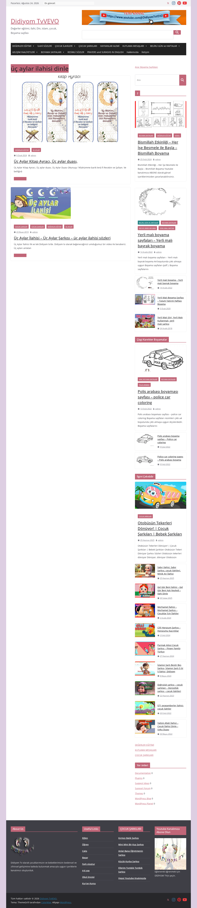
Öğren (85, 844)
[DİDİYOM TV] (22, 836)
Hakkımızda (133, 52)
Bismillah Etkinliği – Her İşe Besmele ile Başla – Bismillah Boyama (158, 147)
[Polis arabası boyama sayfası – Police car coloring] (145, 442)
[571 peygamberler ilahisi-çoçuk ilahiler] (145, 709)
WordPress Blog (143, 798)
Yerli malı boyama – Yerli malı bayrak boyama (170, 282)
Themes (139, 793)
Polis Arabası (144, 385)
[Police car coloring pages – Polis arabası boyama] (145, 460)
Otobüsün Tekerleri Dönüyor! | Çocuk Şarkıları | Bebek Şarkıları (160, 528)
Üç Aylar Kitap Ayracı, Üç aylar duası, (45, 161)
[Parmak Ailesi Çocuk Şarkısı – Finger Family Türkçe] (145, 651)
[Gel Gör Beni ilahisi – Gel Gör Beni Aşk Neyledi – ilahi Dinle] (145, 593)
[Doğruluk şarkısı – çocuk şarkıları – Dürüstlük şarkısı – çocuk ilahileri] (145, 690)
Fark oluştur (88, 864)
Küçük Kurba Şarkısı (128, 861)
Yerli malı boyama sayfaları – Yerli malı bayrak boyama (155, 240)
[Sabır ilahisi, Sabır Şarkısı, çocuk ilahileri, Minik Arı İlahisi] (145, 573)
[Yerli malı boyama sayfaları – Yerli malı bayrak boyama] (160, 203)
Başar (85, 857)
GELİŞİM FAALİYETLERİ (23, 52)
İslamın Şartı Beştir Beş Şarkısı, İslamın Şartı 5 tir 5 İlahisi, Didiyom (170, 668)
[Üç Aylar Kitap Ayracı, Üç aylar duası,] (70, 77)
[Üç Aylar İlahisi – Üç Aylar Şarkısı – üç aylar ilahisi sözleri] (41, 189)
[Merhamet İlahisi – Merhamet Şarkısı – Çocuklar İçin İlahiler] (145, 613)
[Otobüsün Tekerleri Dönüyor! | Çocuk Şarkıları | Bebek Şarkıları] (160, 496)
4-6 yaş (86, 870)
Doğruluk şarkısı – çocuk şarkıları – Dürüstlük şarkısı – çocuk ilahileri (170, 688)
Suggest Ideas (142, 783)
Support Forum (143, 788)
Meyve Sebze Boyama (147, 228)
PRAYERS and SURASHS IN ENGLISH (105, 52)
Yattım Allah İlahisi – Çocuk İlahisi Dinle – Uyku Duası (167, 726)
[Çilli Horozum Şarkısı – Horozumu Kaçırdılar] (145, 631)
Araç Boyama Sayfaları (146, 67)
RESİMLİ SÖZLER (76, 52)
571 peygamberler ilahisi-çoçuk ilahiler (170, 707)
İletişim (145, 52)
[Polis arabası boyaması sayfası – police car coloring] (160, 359)
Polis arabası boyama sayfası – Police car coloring (168, 439)
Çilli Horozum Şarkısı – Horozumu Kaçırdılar (169, 629)
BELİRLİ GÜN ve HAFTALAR (163, 45)
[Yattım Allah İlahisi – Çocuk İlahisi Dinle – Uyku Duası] (145, 729)
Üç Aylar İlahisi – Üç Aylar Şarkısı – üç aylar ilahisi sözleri (62, 237)
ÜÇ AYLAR (36, 150)
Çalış (84, 851)
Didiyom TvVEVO (35, 21)
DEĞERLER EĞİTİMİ (21, 45)
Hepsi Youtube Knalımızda (132, 878)
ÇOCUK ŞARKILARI (88, 45)
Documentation (143, 773)
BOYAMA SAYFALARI (51, 52)
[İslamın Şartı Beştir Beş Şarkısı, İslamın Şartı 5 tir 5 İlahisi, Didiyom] (145, 671)
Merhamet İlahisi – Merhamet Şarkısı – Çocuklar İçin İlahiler (168, 610)
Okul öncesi (88, 877)
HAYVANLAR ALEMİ (109, 45)
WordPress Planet (144, 803)
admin (33, 155)
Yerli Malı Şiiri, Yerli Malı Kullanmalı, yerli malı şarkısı (170, 320)
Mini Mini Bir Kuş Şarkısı (131, 844)
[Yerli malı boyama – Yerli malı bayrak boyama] (145, 284)
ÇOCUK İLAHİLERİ (63, 45)
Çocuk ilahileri (21, 226)
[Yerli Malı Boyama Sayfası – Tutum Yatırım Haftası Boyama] (145, 303)
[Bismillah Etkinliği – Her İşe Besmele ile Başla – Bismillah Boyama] (160, 116)
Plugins (139, 778)
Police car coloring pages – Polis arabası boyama (170, 458)
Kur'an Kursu (89, 883)
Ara (177, 32)
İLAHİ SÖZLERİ (45, 45)
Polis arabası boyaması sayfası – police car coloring (158, 397)
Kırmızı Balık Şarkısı (128, 838)
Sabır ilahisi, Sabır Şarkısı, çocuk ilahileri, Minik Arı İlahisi (169, 570)
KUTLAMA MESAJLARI (133, 45)
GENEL (177, 135)
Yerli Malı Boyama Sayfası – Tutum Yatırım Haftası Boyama (170, 301)
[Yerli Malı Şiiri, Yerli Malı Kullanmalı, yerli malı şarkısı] (145, 323)
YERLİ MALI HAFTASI (167, 228)
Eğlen (85, 838)
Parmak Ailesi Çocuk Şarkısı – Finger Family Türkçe (168, 648)
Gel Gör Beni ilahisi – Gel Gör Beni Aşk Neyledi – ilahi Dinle (170, 590)
